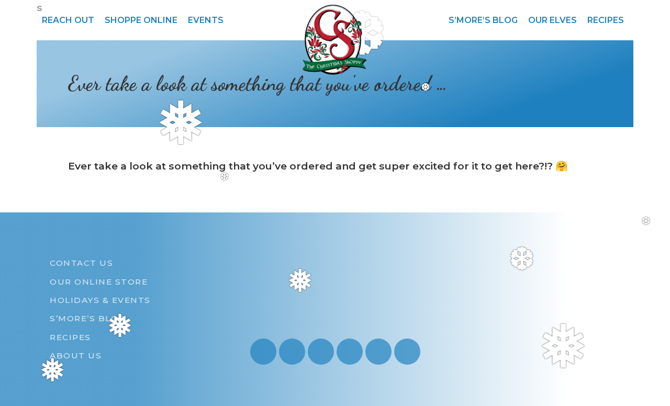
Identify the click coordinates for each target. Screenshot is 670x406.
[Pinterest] (350, 352)
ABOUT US (76, 355)
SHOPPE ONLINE (141, 20)
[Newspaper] (407, 352)
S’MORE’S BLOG (483, 20)
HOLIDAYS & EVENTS (100, 300)
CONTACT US (81, 263)
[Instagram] (263, 352)
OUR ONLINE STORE (99, 282)
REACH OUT (68, 20)
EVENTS (206, 20)
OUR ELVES (552, 20)
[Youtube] (292, 352)
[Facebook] (321, 352)
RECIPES (605, 20)
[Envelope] (378, 352)
